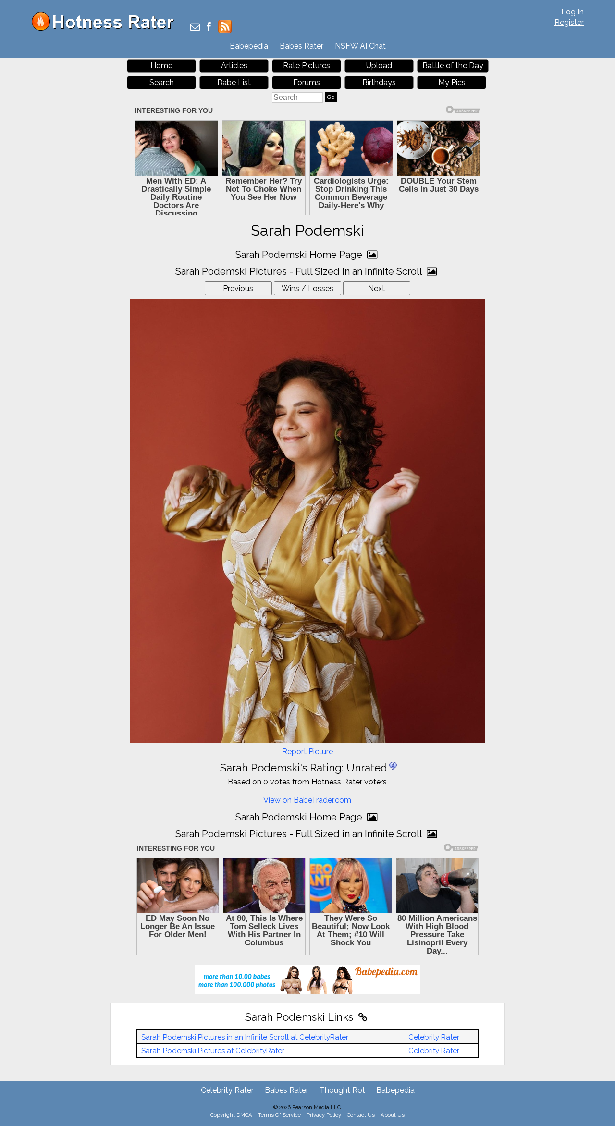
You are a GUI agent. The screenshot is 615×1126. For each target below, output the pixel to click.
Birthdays (379, 82)
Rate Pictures (306, 65)
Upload (379, 65)
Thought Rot (342, 1090)
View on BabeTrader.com (307, 800)
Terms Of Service (279, 1115)
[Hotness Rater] (106, 28)
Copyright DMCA (231, 1115)
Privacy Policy (324, 1115)
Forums (306, 82)
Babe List (234, 82)
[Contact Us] (195, 27)
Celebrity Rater (433, 1037)
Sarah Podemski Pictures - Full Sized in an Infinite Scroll (299, 271)
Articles (234, 65)
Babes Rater (301, 45)
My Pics (452, 82)
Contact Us (361, 1115)
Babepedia (249, 45)
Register (569, 22)
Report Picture (307, 751)
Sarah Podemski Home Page (300, 254)
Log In (572, 11)
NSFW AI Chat (360, 45)
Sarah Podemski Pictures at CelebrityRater (212, 1050)
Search (161, 82)
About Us (393, 1115)
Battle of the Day (452, 65)
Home (161, 65)
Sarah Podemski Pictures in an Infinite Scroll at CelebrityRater (244, 1037)
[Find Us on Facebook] (208, 27)
